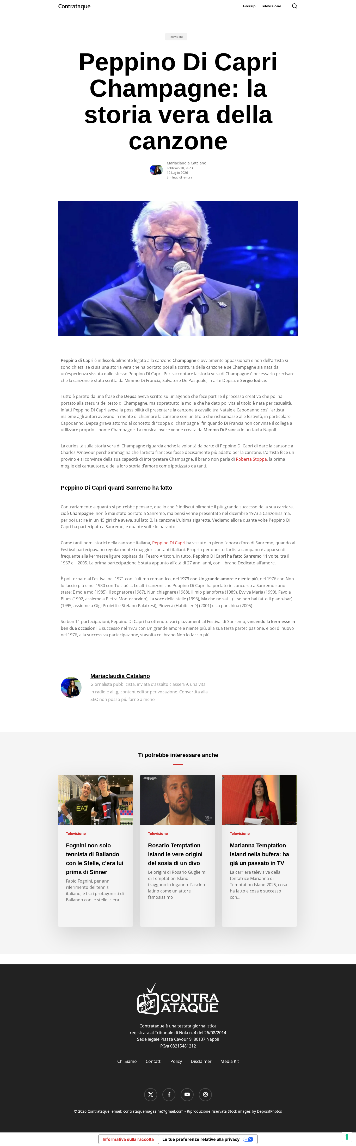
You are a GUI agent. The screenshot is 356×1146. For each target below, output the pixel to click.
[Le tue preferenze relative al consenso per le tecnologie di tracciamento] (347, 1137)
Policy (176, 1061)
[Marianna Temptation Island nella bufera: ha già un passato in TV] (259, 851)
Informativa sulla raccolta (128, 1139)
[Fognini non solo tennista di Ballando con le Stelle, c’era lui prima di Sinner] (95, 851)
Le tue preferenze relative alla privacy (201, 1139)
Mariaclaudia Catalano (186, 163)
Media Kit (229, 1061)
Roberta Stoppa (251, 459)
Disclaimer (201, 1061)
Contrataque (74, 6)
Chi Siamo (127, 1061)
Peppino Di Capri (168, 543)
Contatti (154, 1061)
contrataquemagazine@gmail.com (153, 1111)
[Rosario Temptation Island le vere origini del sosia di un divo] (177, 851)
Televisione (176, 37)
